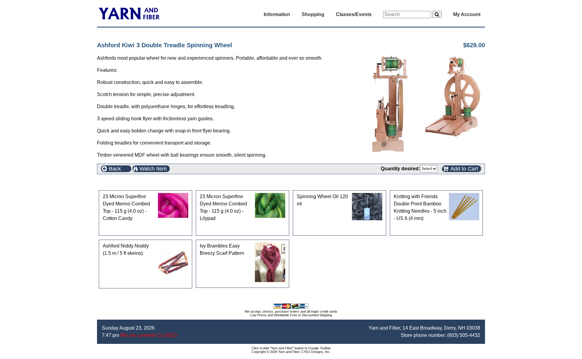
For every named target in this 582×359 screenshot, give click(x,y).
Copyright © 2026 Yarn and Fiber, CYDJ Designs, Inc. (291, 352)
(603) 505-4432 (463, 335)
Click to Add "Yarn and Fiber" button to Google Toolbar (291, 348)
